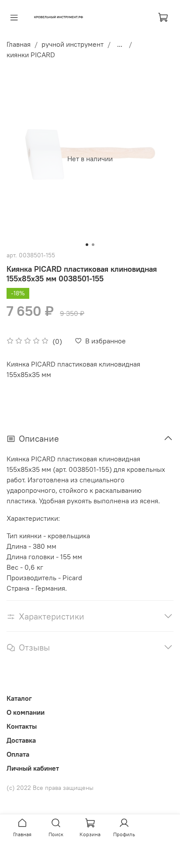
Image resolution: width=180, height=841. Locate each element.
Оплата (18, 754)
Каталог (19, 698)
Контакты (22, 726)
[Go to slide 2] (93, 244)
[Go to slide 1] (87, 244)
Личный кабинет (33, 768)
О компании (26, 712)
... (119, 44)
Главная (19, 44)
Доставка (21, 740)
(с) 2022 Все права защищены (50, 788)
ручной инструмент (73, 44)
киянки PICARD (31, 54)
